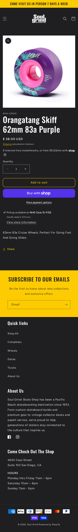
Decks (12, 359)
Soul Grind (33, 524)
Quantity (8, 161)
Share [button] (11, 249)
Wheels (12, 350)
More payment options (39, 202)
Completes (15, 342)
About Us (14, 376)
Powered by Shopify (49, 524)
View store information (21, 222)
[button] (5, 19)
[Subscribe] (66, 304)
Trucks (12, 367)
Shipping (7, 144)
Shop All (13, 333)
